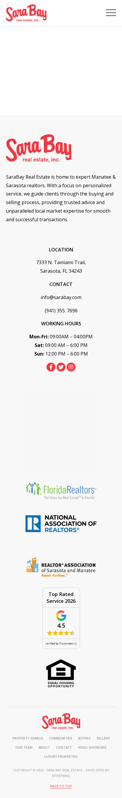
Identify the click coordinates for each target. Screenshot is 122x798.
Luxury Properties (61, 756)
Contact (64, 747)
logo (61, 721)
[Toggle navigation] (111, 12)
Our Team (24, 747)
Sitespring (61, 775)
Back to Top (61, 786)
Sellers (103, 738)
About (44, 747)
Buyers (84, 738)
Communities (60, 738)
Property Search (27, 738)
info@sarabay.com (61, 297)
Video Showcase (92, 747)
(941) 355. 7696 (61, 310)
